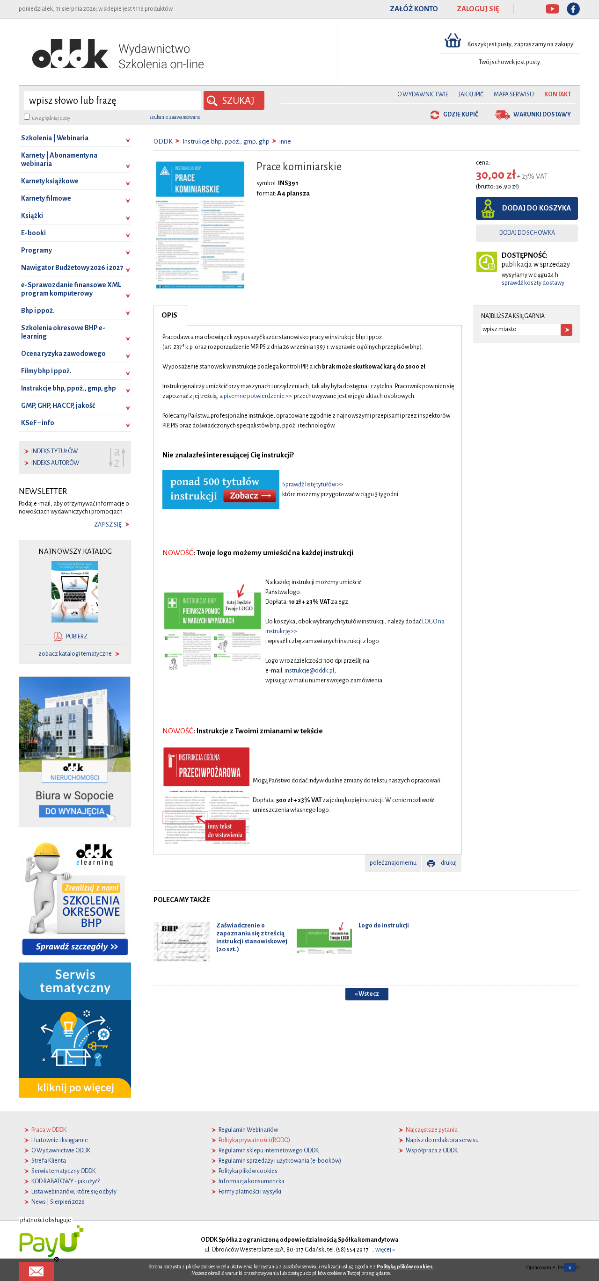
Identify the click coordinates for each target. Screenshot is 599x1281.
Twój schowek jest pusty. (510, 62)
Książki (32, 215)
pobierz (77, 636)
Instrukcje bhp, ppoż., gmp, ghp (68, 388)
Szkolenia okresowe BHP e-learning (63, 332)
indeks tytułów (54, 451)
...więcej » (383, 1249)
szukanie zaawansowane (175, 117)
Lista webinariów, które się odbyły (74, 1191)
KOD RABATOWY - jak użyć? (65, 1181)
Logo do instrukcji (383, 925)
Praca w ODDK (48, 1130)
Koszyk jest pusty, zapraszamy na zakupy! (522, 44)
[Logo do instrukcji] (324, 937)
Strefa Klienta (48, 1161)
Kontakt (557, 94)
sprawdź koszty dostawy (533, 283)
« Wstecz (367, 994)
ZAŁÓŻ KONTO (414, 9)
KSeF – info (37, 423)
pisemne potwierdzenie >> (258, 396)
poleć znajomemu (393, 863)
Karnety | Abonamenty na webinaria (59, 159)
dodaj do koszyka (536, 208)
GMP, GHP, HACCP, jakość (58, 405)
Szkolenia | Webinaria (54, 138)
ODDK (163, 141)
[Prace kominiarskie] (200, 224)
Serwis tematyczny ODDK (63, 1171)
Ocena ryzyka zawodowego (63, 353)
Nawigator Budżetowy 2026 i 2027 (72, 267)
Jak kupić (471, 94)
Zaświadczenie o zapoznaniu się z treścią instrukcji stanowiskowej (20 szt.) (251, 937)
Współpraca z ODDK (432, 1150)
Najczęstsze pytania (432, 1130)
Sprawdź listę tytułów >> (312, 484)
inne (285, 141)
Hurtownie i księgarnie (59, 1140)
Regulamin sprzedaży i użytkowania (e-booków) (280, 1161)
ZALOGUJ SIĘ (478, 9)
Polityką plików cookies (405, 1266)
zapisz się (108, 524)
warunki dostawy (542, 114)
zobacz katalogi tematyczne (75, 654)
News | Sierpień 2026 (58, 1202)
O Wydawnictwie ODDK (60, 1150)
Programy (36, 250)
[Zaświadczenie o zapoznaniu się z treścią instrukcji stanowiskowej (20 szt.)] (181, 941)
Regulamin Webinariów (248, 1130)
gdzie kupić (460, 114)
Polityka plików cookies (248, 1171)
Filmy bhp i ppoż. (46, 371)
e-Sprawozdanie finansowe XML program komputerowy (71, 289)
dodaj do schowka (527, 233)
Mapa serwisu (514, 94)
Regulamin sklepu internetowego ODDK (269, 1150)
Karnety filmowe (46, 198)
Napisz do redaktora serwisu (442, 1140)
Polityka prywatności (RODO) (254, 1140)
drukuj (449, 863)
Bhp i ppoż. (38, 310)
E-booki (33, 233)
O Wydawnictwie (422, 94)
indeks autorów (55, 463)
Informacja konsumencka (252, 1181)
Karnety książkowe (50, 181)
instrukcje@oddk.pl (309, 670)
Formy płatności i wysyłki (250, 1191)
